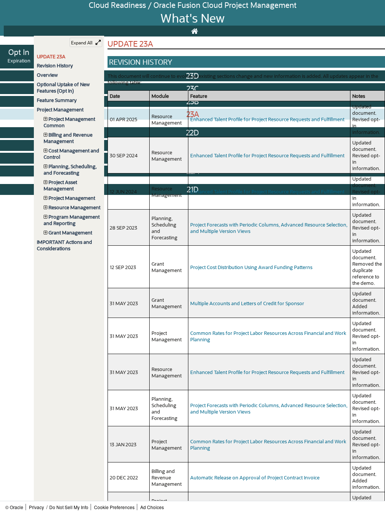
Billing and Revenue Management (68, 137)
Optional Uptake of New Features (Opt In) (63, 87)
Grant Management (70, 232)
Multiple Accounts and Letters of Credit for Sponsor (247, 303)
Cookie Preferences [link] (114, 507)
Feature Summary (57, 100)
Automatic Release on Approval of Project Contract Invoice (255, 477)
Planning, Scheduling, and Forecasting (70, 169)
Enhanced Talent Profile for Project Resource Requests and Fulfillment (267, 119)
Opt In (18, 52)
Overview (47, 74)
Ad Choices (152, 507)
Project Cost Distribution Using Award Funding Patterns (251, 267)
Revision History (55, 65)
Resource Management (74, 207)
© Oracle (14, 507)
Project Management (60, 109)
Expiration (19, 60)
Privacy (36, 507)
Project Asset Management (60, 185)
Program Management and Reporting (72, 219)
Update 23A (51, 56)
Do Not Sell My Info (68, 507)
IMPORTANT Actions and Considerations (64, 245)
